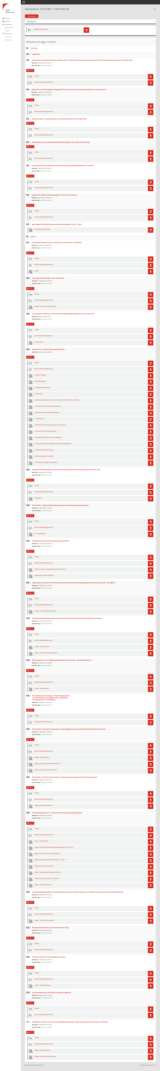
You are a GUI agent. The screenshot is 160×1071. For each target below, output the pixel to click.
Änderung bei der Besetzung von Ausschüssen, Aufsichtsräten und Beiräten (57, 242)
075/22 (31, 739)
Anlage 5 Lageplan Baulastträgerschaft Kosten (47, 872)
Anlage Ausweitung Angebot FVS (43, 805)
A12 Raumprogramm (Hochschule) (44, 450)
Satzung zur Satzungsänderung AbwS (45, 611)
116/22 (31, 1003)
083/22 (31, 787)
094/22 (31, 70)
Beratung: (34, 48)
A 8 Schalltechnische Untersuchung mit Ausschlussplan (50, 425)
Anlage (36, 271)
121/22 (31, 123)
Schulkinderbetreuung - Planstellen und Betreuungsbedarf (51, 992)
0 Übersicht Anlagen (40, 375)
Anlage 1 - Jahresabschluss (42, 646)
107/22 (31, 967)
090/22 (31, 515)
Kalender (7, 21)
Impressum (8, 37)
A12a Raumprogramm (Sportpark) (44, 456)
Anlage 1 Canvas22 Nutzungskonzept (45, 306)
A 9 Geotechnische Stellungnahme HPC (45, 431)
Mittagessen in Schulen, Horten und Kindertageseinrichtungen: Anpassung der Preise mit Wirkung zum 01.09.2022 (70, 1022)
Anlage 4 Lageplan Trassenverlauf (44, 866)
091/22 (31, 823)
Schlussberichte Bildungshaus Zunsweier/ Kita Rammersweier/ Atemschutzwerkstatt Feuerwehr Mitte (66, 470)
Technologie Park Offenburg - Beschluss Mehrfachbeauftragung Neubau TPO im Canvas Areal (63, 314)
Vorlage (36, 76)
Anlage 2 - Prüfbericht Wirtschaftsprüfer (45, 653)
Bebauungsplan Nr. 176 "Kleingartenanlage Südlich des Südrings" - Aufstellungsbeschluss (62, 660)
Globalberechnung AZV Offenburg (44, 575)
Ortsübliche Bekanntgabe (40, 29)
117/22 (31, 1032)
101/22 (31, 324)
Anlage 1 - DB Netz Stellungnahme (44, 920)
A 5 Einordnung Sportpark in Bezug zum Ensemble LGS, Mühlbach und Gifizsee (56, 400)
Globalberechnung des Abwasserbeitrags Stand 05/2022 (50, 541)
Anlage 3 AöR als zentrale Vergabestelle (45, 770)
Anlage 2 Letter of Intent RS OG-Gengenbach (47, 853)
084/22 (31, 710)
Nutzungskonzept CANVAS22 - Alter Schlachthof (48, 278)
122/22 (31, 253)
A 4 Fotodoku (38, 393)
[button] (10, 24)
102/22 (31, 938)
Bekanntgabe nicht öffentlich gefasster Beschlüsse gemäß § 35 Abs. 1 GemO (57, 224)
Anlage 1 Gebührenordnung (42, 985)
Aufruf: (33, 236)
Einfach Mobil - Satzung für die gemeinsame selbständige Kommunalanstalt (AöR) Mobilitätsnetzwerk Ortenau (69, 729)
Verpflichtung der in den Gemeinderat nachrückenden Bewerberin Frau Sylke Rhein (59, 119)
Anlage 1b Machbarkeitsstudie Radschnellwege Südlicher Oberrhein (53, 847)
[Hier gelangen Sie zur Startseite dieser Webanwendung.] (10, 8)
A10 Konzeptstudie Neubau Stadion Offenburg (47, 437)
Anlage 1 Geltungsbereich (41, 688)
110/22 (31, 100)
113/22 (31, 288)
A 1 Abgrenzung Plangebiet (42, 387)
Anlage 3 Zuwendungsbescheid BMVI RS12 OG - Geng (49, 859)
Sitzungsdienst (150, 1065)
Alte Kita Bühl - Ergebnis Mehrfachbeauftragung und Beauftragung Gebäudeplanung (60, 505)
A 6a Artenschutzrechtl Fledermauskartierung (47, 406)
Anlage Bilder (38, 498)
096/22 (31, 629)
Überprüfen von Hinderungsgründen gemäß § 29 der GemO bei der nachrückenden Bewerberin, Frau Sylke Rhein (69, 89)
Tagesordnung (32, 16)
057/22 (31, 551)
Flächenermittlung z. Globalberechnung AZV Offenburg (50, 569)
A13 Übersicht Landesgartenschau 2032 (45, 462)
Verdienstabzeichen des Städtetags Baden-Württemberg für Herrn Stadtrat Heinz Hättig (61, 142)
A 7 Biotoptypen (39, 418)
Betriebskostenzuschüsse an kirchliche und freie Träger (50, 928)
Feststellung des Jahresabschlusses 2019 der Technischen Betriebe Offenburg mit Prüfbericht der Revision (67, 618)
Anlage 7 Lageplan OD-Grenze (42, 884)
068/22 (31, 593)
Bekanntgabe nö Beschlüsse (42, 229)
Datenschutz (8, 40)
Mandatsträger (9, 27)
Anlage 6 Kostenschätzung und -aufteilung (46, 878)
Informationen (31, 21)
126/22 (31, 146)
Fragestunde (36, 54)
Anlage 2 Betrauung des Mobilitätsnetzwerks (47, 763)
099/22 (31, 902)
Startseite (8, 18)
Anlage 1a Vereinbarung (41, 841)
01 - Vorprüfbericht (39, 533)
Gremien (7, 30)
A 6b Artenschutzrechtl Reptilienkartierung (46, 412)
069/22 (31, 670)
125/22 (31, 176)
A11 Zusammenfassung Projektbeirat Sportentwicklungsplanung (52, 443)
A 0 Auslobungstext (40, 381)
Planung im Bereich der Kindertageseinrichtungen (48, 957)
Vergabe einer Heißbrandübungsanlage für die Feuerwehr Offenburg (54, 195)
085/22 (31, 480)
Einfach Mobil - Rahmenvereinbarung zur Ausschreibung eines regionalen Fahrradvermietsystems (64, 777)
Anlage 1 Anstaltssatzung (41, 757)
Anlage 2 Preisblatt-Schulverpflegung (45, 1056)
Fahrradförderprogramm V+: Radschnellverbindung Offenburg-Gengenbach (57, 813)
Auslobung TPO (38, 342)
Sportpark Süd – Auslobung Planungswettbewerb (48, 349)
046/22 (31, 357)
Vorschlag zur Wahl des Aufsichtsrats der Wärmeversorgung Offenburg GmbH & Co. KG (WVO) (62, 166)
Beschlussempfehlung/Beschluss (43, 82)
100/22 (31, 205)
